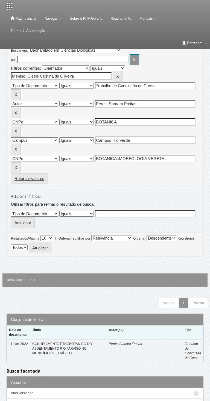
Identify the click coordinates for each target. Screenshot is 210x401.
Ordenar (139, 238)
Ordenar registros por (74, 238)
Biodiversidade (22, 393)
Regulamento (120, 18)
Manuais (146, 18)
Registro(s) (185, 238)
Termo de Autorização (28, 31)
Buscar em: (19, 50)
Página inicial (25, 18)
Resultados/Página (25, 238)
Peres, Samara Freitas (125, 344)
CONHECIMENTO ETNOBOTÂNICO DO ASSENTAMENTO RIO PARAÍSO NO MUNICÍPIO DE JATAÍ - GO (62, 348)
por (13, 60)
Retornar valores (29, 178)
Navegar (52, 18)
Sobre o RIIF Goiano (86, 18)
